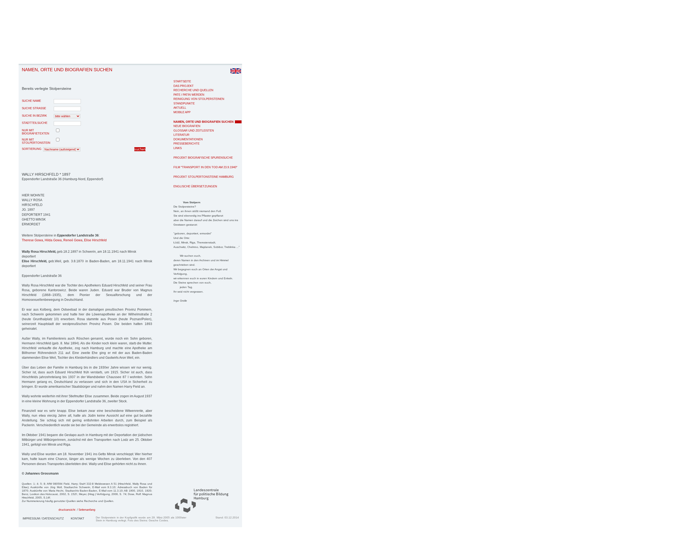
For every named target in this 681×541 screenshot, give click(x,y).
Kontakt (77, 518)
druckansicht (67, 509)
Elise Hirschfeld (95, 240)
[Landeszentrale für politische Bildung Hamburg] (199, 511)
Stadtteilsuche (34, 122)
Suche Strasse (34, 108)
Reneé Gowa (72, 240)
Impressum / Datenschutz (43, 518)
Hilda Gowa (53, 240)
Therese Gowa (32, 240)
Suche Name (31, 100)
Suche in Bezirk (34, 115)
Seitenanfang (86, 509)
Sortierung (31, 148)
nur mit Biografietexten (35, 132)
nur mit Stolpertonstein (36, 141)
